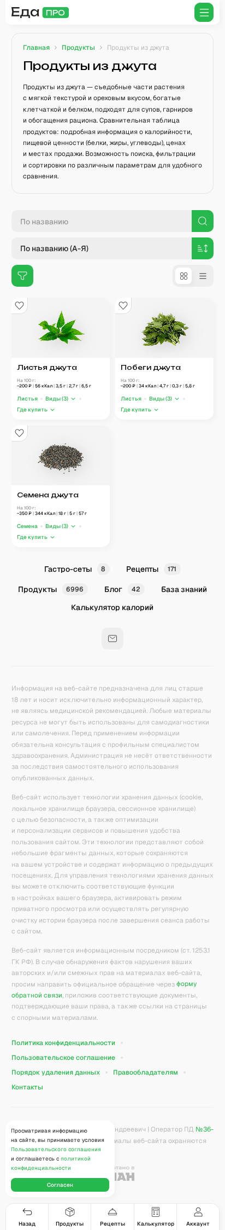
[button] (60, 398)
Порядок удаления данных (55, 1072)
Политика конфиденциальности (63, 1043)
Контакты (27, 1087)
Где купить (32, 409)
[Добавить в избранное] (19, 306)
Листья (27, 398)
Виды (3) (56, 398)
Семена (27, 526)
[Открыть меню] (204, 12)
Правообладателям (145, 1072)
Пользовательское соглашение (63, 1057)
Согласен (60, 1184)
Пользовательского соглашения (56, 1149)
